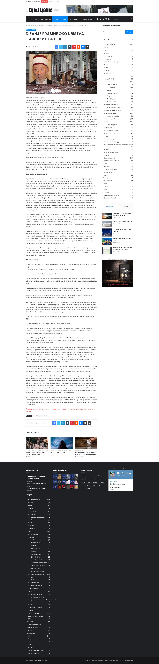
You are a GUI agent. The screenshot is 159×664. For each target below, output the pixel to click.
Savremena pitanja (51, 25)
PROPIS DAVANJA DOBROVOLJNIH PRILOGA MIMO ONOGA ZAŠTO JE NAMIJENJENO (85, 452)
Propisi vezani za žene (112, 119)
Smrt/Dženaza (110, 127)
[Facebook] (56, 47)
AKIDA (106, 50)
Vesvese (108, 73)
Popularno (109, 206)
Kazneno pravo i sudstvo (113, 110)
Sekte (107, 65)
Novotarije (108, 56)
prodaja (95, 482)
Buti (34, 415)
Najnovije (125, 206)
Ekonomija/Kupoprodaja (115, 107)
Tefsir (107, 155)
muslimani (99, 479)
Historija (106, 192)
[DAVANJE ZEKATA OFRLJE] (66, 482)
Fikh (105, 189)
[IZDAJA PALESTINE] (66, 476)
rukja (83, 485)
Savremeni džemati (110, 198)
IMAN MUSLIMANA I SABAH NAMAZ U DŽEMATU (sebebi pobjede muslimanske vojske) (37, 452)
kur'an (92, 479)
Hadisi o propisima (111, 139)
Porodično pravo (110, 113)
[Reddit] (78, 47)
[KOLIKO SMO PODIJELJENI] (57, 476)
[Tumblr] (69, 47)
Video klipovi (74, 19)
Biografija (39, 19)
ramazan (101, 482)
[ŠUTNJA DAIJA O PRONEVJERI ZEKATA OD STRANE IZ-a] (57, 482)
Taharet (109, 96)
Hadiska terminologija (112, 142)
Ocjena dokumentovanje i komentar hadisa (119, 145)
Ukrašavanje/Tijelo (111, 130)
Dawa (106, 186)
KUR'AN (106, 149)
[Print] (89, 423)
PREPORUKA (106, 166)
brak (89, 476)
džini (99, 476)
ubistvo (46, 415)
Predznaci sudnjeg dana (113, 62)
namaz (83, 482)
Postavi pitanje (87, 19)
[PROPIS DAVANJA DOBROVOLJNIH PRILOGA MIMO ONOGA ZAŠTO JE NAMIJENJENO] (86, 443)
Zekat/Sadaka (111, 99)
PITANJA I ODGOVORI (39, 25)
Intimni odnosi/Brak (113, 116)
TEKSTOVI (106, 175)
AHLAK (106, 47)
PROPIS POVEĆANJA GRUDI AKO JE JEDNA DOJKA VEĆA (61, 452)
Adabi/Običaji (109, 79)
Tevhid (107, 70)
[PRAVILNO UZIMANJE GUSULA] (107, 224)
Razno (107, 122)
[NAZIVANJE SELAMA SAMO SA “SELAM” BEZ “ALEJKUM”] (107, 250)
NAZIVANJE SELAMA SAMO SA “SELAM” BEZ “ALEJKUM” (122, 248)
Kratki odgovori (112, 125)
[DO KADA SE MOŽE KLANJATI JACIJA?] (107, 232)
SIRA (105, 163)
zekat (99, 485)
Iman (107, 53)
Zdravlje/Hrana (110, 133)
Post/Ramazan (112, 93)
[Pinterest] (74, 47)
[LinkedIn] (65, 47)
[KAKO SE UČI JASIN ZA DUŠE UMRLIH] (107, 241)
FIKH (105, 76)
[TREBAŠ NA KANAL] (74, 476)
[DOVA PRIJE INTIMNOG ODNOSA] (57, 487)
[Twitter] (61, 47)
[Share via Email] (87, 47)
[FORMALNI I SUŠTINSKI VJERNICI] (66, 487)
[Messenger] (83, 47)
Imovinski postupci (111, 105)
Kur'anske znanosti (111, 152)
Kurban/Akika (111, 87)
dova (94, 476)
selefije (89, 485)
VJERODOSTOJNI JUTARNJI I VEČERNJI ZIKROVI (122, 214)
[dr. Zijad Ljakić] (43, 10)
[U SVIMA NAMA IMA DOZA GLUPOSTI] (74, 487)
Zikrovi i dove (111, 102)
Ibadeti (107, 82)
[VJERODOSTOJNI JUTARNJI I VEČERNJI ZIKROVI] (107, 216)
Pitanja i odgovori (60, 19)
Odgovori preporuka (110, 169)
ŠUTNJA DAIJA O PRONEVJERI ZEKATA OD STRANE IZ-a (65, 1)
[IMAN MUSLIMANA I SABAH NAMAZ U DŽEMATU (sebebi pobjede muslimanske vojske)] (37, 443)
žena (83, 488)
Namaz (109, 90)
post (89, 482)
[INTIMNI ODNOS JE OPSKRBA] (74, 482)
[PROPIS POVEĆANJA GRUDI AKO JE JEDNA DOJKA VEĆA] (62, 443)
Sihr (94, 485)
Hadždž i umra (112, 85)
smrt (41, 415)
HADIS (106, 136)
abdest (83, 476)
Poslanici (108, 59)
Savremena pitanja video (111, 195)
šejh (37, 415)
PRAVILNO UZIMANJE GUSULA (122, 222)
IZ (87, 479)
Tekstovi (48, 19)
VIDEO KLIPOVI (107, 181)
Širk (106, 67)
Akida (106, 183)
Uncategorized (107, 178)
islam (83, 479)
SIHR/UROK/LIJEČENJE (111, 161)
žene (88, 488)
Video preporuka (109, 172)
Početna (30, 19)
